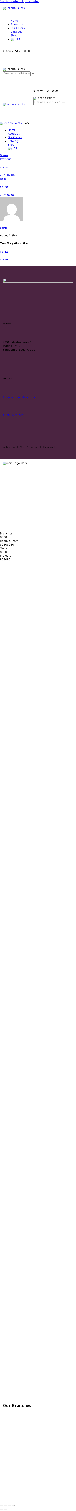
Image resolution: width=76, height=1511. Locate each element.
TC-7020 (4, 260)
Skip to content (10, 1)
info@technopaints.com (19, 397)
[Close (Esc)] (13, 1505)
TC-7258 (4, 252)
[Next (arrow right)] (5, 1509)
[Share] (9, 1505)
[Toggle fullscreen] (5, 1505)
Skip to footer (30, 1)
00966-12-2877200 (14, 415)
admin (4, 228)
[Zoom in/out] (1, 1505)
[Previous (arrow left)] (1, 1509)
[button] (4, 155)
